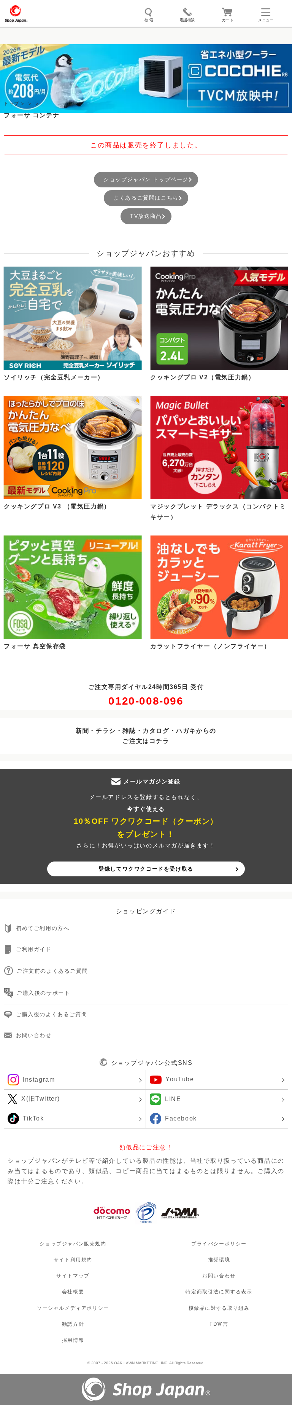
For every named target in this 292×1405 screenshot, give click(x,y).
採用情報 (73, 1340)
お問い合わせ (34, 1035)
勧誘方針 (73, 1324)
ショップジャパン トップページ (146, 179)
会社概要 (73, 1292)
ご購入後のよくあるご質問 (51, 1014)
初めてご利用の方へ (42, 928)
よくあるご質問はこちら (146, 198)
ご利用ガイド (34, 949)
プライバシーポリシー (219, 1244)
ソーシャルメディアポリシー (73, 1308)
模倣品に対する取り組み (219, 1308)
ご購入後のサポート (43, 993)
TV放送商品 (146, 216)
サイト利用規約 (73, 1260)
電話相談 (187, 20)
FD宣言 (218, 1324)
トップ (11, 103)
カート (227, 20)
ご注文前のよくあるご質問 (52, 971)
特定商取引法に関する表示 (219, 1292)
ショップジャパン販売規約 (73, 1244)
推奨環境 (219, 1260)
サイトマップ (73, 1276)
